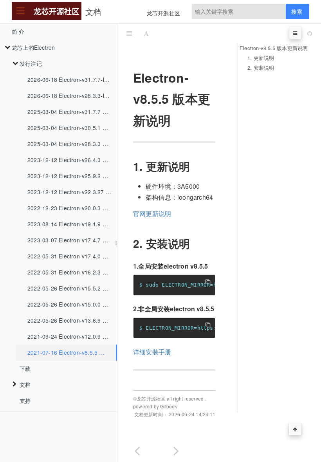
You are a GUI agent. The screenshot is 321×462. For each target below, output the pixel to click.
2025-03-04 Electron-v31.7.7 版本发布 (72, 112)
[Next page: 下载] (176, 449)
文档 (25, 384)
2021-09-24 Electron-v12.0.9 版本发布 (72, 336)
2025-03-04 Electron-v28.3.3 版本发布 (72, 144)
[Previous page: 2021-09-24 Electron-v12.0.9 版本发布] (137, 449)
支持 (25, 400)
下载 (25, 368)
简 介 (18, 31)
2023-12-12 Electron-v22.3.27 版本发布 (72, 192)
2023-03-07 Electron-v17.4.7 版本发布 (72, 240)
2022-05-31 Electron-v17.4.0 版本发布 (72, 256)
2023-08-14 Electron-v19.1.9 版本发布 (72, 224)
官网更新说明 (152, 213)
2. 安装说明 (260, 67)
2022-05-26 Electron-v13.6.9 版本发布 (72, 320)
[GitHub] (309, 33)
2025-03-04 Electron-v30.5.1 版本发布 (72, 128)
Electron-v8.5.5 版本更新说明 (274, 48)
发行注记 (31, 63)
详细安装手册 (152, 351)
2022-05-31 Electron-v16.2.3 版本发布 (72, 272)
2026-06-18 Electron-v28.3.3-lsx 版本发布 (72, 95)
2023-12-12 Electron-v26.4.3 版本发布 (72, 160)
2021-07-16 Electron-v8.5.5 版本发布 (71, 352)
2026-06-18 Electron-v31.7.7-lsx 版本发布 (72, 79)
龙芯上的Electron (33, 47)
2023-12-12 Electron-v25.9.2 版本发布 (72, 176)
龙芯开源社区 (163, 13)
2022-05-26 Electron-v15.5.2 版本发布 (72, 288)
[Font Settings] (146, 33)
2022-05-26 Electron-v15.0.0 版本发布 (72, 304)
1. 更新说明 (260, 57)
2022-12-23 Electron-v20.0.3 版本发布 (72, 208)
